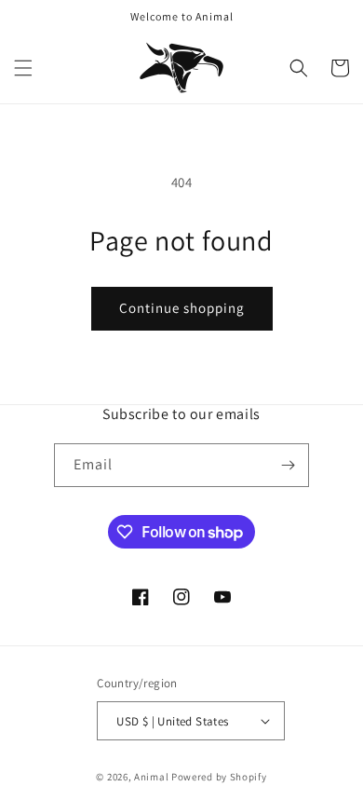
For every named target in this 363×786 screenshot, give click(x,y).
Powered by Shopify (219, 776)
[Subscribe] (287, 465)
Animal (152, 776)
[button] (23, 67)
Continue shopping (182, 308)
